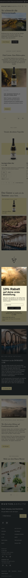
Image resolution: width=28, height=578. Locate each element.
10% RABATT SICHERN (14, 308)
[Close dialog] (25, 268)
